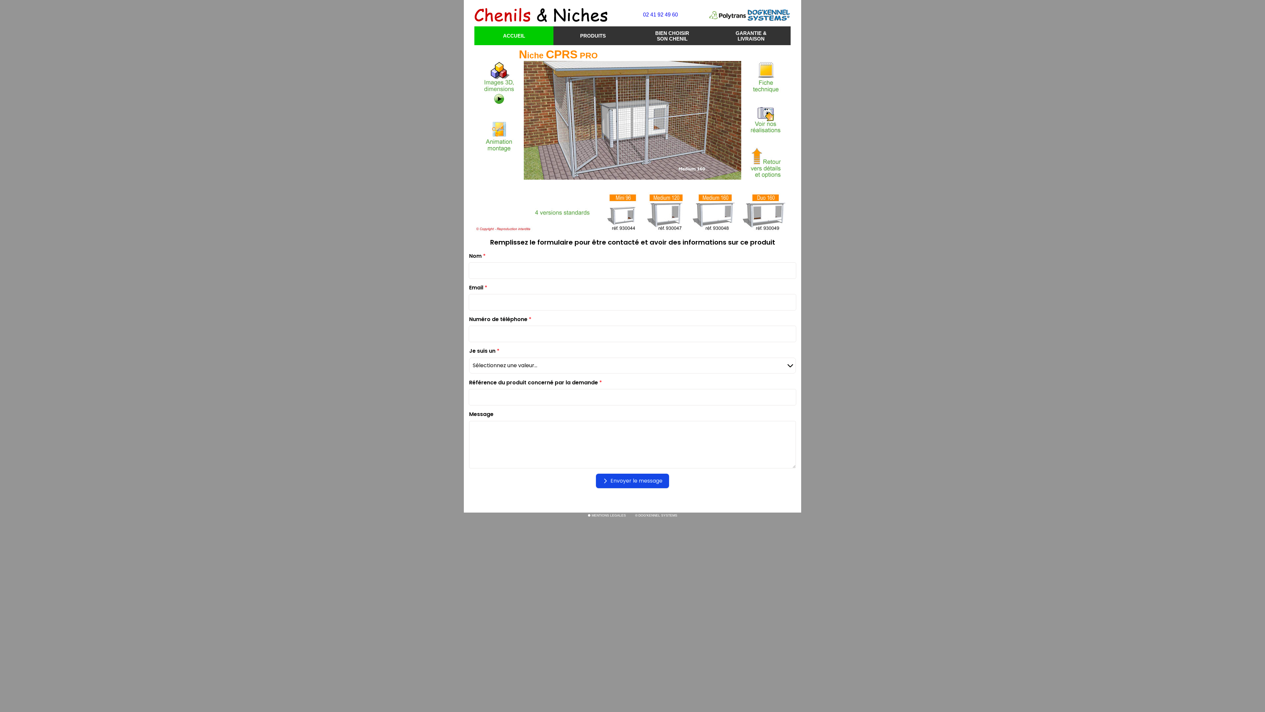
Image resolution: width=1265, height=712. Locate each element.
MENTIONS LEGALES (608, 515)
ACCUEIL (514, 36)
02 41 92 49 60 (660, 14)
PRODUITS (593, 36)
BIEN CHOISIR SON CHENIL (672, 36)
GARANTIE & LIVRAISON (751, 36)
